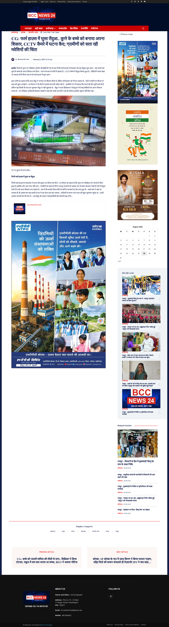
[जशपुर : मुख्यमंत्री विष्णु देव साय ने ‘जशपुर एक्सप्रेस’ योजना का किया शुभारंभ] (141, 285)
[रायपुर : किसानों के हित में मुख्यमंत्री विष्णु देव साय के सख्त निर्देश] (138, 443)
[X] (138, 1)
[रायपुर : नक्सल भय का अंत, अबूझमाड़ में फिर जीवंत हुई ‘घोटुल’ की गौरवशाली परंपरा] (141, 313)
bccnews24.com (23, 59)
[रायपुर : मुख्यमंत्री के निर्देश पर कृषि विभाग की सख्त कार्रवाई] (141, 398)
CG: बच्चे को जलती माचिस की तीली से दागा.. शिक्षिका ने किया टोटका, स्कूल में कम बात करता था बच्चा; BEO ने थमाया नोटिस (46, 560)
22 (149, 249)
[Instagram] (135, 1)
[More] (103, 59)
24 (121, 253)
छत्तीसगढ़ (14, 32)
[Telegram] (92, 59)
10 (121, 245)
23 (155, 249)
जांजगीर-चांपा (33, 32)
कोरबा (23, 32)
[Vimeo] (141, 1)
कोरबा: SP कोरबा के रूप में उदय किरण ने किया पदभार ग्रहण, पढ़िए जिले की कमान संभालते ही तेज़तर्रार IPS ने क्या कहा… (122, 560)
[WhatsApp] (98, 59)
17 (121, 249)
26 (133, 253)
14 (144, 245)
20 (139, 249)
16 (155, 245)
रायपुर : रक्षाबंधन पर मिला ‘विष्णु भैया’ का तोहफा (134, 510)
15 (149, 245)
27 (139, 253)
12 (133, 245)
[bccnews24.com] (13, 59)
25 (127, 253)
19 (133, 249)
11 (127, 245)
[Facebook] (131, 1)
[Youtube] (144, 1)
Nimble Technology (46, 625)
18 (127, 249)
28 (144, 253)
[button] (143, 28)
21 (144, 249)
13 (139, 245)
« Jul (119, 261)
